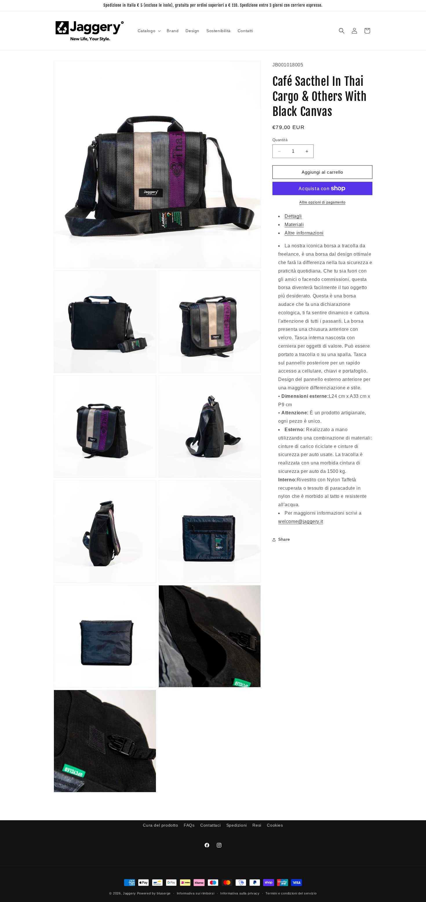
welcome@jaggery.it (300, 521)
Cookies (275, 825)
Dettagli (293, 216)
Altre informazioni (304, 233)
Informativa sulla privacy (240, 893)
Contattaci (210, 825)
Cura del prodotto (160, 825)
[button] (148, 31)
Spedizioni (236, 825)
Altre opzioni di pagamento (322, 202)
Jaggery (129, 893)
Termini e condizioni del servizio (290, 893)
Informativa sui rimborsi (195, 893)
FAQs (189, 825)
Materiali (294, 224)
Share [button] (284, 539)
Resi (256, 825)
